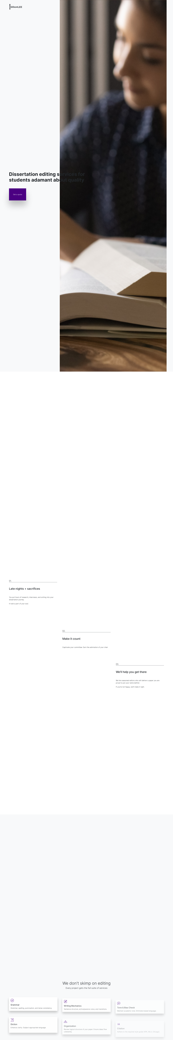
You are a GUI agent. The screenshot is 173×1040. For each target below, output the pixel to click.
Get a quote (17, 194)
